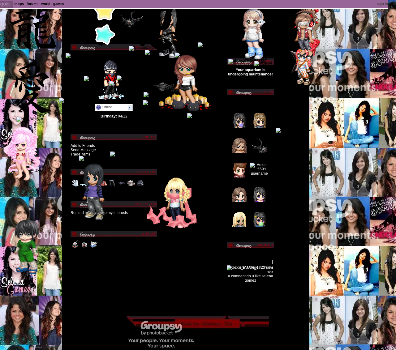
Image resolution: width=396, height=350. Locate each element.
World (45, 4)
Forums (32, 4)
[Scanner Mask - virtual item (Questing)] (93, 248)
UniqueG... (238, 182)
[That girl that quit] (300, 59)
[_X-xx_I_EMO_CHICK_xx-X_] (141, 77)
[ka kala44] (75, 55)
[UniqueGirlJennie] (145, 47)
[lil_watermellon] (299, 84)
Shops (19, 4)
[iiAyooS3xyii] (182, 110)
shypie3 (236, 207)
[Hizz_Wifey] (27, 119)
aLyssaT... (258, 182)
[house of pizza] (124, 153)
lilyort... (256, 207)
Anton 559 (258, 157)
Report (265, 262)
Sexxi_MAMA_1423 (243, 262)
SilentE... (257, 132)
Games (58, 4)
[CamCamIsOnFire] (172, 228)
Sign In (382, 4)
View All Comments (250, 253)
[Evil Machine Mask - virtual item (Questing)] (84, 248)
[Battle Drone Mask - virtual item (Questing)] (75, 248)
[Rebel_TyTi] (70, 99)
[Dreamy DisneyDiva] (294, 129)
